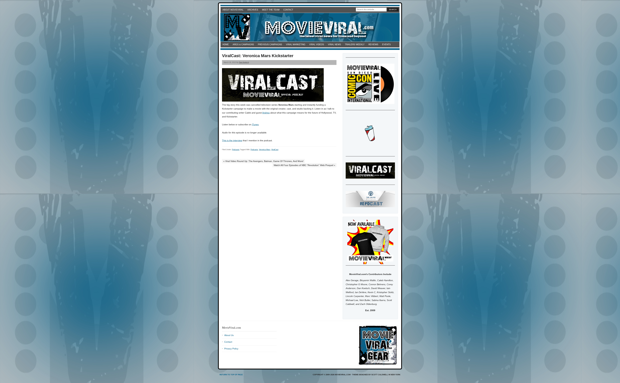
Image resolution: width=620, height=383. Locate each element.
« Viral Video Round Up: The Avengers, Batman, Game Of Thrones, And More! (263, 161)
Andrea (266, 112)
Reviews (373, 44)
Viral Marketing (295, 44)
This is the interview (232, 140)
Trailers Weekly (355, 44)
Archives (252, 10)
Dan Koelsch (244, 62)
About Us (229, 335)
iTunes (255, 124)
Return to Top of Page (231, 375)
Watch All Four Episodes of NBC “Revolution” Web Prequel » (304, 165)
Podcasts (235, 149)
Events (386, 44)
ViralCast (274, 149)
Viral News (334, 44)
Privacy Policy (231, 348)
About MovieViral (232, 10)
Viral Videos (316, 44)
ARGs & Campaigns (243, 44)
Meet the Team (270, 10)
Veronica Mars (264, 149)
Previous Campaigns (270, 44)
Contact (288, 10)
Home (225, 44)
